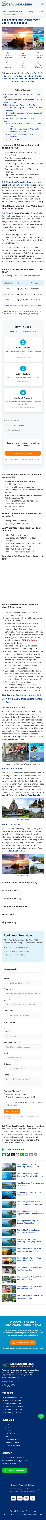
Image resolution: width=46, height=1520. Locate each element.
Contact (8, 1430)
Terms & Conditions (35, 1102)
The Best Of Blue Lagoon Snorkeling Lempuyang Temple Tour (29, 1241)
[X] (13, 1154)
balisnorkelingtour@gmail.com (16, 1461)
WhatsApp (8, 989)
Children (7, 1064)
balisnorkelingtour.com (18, 1514)
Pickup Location (11, 1042)
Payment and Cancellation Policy (18, 134)
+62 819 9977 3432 (12, 1464)
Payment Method (11, 1091)
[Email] (31, 1154)
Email (6, 1000)
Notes (6, 1075)
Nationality (8, 1011)
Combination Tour (15, 12)
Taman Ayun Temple (12, 768)
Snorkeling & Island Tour (14, 1412)
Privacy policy (31, 1511)
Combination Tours (12, 1439)
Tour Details (13, 139)
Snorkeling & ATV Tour (13, 1409)
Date (6, 1031)
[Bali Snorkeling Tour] (16, 4)
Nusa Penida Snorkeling (14, 1397)
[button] (37, 4)
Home (4, 12)
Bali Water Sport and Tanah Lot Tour (18, 213)
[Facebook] (4, 1154)
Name (6, 978)
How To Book (10, 1433)
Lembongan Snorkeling (14, 1406)
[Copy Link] (35, 1154)
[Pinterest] (17, 1154)
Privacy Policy (12, 1105)
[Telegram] (26, 1154)
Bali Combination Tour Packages (21, 185)
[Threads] (8, 1154)
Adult (6, 1053)
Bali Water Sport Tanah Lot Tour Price (20, 105)
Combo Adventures (12, 1445)
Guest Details (13, 137)
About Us (8, 1427)
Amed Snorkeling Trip (13, 1403)
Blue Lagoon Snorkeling (14, 1400)
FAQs (7, 1436)
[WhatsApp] (22, 1154)
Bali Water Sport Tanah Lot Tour (16, 182)
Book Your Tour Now (23, 453)
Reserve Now (12, 1111)
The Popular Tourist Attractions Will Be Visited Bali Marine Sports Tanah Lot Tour (22, 699)
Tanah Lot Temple (11, 824)
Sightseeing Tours (12, 1442)
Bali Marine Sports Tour (14, 707)
